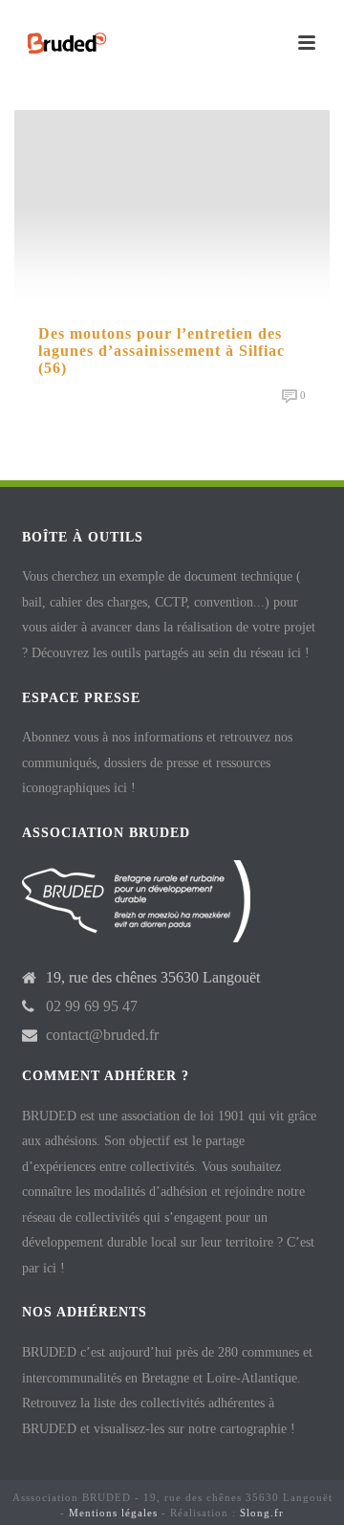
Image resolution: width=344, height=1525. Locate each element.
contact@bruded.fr (102, 1035)
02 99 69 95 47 (92, 1006)
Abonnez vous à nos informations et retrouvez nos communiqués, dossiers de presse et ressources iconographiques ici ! (157, 762)
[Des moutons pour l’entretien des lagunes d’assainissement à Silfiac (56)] (172, 206)
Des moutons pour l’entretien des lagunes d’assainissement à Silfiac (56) (161, 350)
